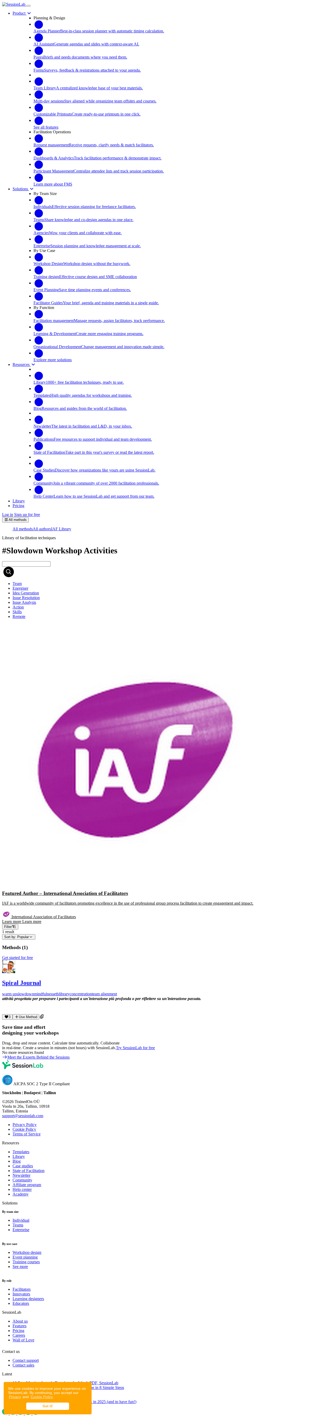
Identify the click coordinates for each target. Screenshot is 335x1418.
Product (19, 13)
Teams (18, 1225)
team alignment (104, 994)
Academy (21, 1194)
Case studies (23, 1166)
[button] (167, 773)
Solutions (21, 189)
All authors (42, 529)
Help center (22, 1189)
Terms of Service (27, 1134)
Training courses (26, 1262)
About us (20, 1321)
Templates (21, 1152)
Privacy (15, 1397)
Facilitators (22, 1289)
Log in (7, 514)
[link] (17, 583)
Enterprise (21, 1229)
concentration (81, 994)
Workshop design (27, 1252)
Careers (19, 1335)
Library (19, 1156)
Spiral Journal (21, 982)
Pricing (18, 1330)
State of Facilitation (28, 1170)
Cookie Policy (42, 1397)
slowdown (25, 994)
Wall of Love (23, 1340)
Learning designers (28, 1298)
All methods (23, 529)
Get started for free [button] (17, 957)
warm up (9, 994)
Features (19, 1326)
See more (20, 1266)
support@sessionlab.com (22, 1115)
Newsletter (21, 1175)
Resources (22, 364)
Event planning (25, 1257)
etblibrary (62, 994)
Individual (21, 1220)
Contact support (26, 1360)
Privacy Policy (25, 1124)
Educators (21, 1303)
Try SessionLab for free (135, 1048)
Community (22, 1180)
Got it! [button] (48, 1406)
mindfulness (44, 994)
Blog (17, 1161)
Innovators (21, 1294)
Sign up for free (27, 514)
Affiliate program (27, 1184)
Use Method (28, 1017)
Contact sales (23, 1365)
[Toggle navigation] (28, 6)
